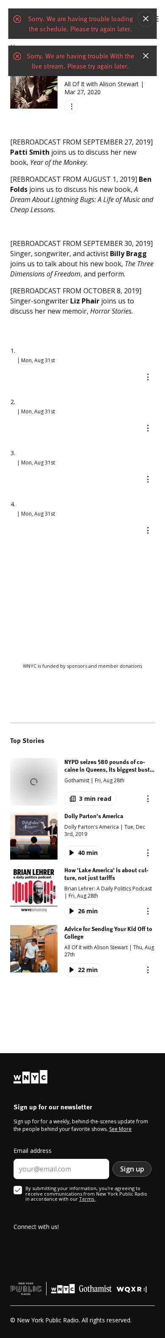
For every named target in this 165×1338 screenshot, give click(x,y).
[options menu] (71, 106)
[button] (82, 782)
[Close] (146, 19)
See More (120, 1129)
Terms (87, 1199)
